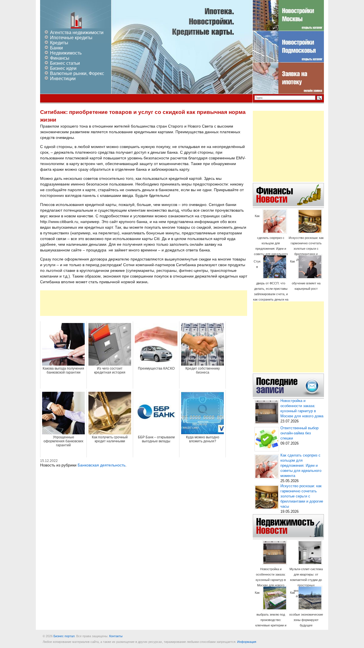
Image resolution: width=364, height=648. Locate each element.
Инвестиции (63, 78)
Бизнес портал (64, 636)
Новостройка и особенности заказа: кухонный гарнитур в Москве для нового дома (271, 579)
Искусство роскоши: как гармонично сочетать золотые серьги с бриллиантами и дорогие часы (306, 248)
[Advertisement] (143, 303)
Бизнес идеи (63, 68)
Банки (56, 47)
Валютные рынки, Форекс (77, 73)
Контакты (116, 636)
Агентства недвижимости (77, 32)
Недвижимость (66, 53)
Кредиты (59, 42)
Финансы (59, 58)
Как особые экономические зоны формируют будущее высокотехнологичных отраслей (306, 614)
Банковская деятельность (101, 465)
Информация (246, 641)
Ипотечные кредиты (71, 37)
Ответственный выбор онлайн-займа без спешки (299, 433)
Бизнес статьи (65, 63)
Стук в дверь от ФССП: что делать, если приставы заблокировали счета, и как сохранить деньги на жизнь (270, 283)
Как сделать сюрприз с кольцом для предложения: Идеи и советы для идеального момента (271, 237)
